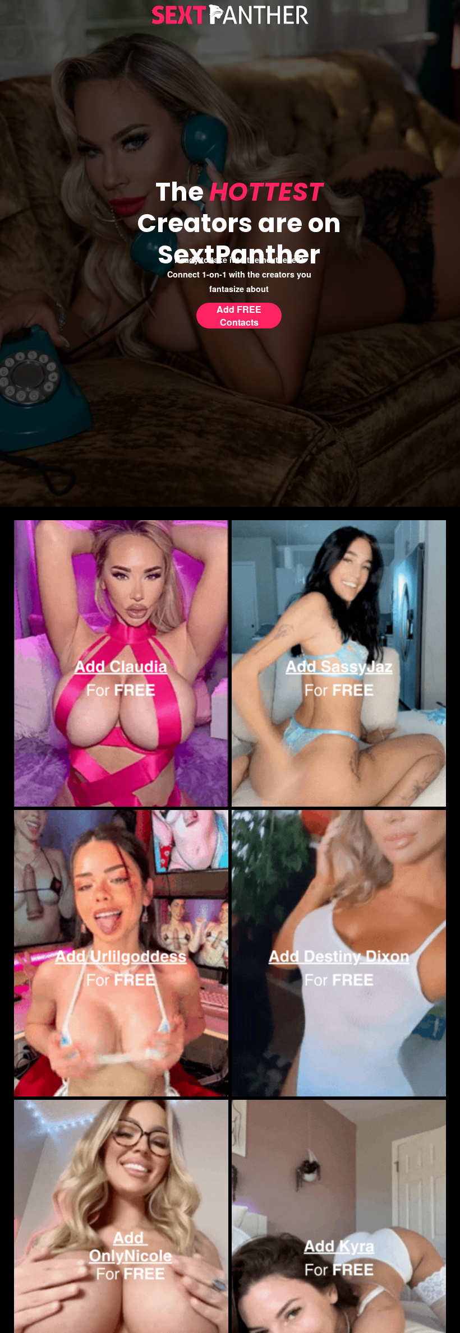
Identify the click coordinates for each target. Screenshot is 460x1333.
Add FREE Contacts (239, 315)
